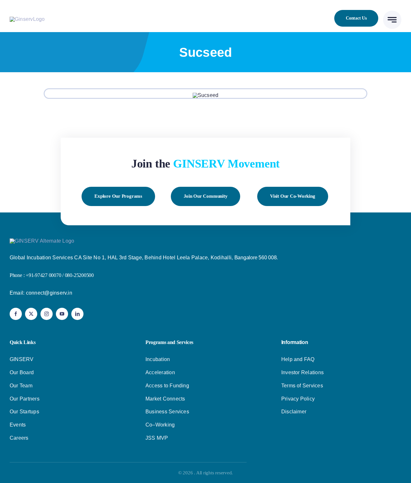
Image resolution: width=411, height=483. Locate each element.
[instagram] (46, 314)
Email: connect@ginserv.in (41, 293)
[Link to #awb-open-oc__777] (392, 20)
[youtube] (62, 314)
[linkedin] (77, 314)
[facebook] (16, 314)
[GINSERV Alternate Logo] (42, 241)
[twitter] (31, 314)
